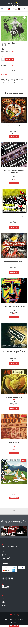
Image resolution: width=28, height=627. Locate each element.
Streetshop (4, 599)
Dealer (3, 601)
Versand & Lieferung (6, 557)
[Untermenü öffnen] (9, 1)
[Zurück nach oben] (14, 511)
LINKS (14, 3)
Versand (12, 51)
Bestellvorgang (5, 554)
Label (3, 598)
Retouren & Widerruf (6, 558)
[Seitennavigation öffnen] (3, 8)
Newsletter (4, 605)
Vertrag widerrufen (14, 622)
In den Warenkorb (9, 59)
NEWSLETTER (10, 3)
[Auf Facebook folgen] (10, 5)
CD (7, 65)
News (3, 597)
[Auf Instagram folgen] (14, 5)
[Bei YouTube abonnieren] (17, 5)
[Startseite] (14, 9)
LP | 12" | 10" (10, 65)
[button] (24, 17)
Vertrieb (3, 602)
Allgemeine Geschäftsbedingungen (16, 619)
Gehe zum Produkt (14, 136)
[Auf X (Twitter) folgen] (12, 5)
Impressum (7, 619)
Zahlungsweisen (5, 555)
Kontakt (3, 604)
